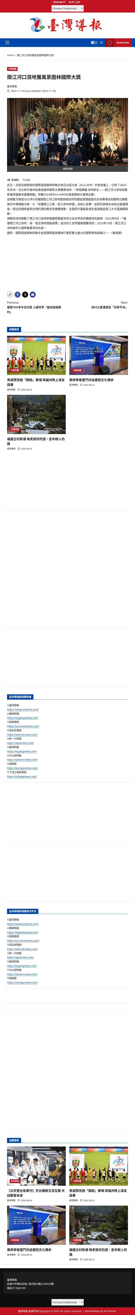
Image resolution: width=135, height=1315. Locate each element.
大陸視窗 (12, 68)
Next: (109, 305)
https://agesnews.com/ (20, 742)
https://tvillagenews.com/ (22, 776)
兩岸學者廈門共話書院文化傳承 (91, 380)
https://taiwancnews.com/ (22, 759)
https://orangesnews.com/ (22, 768)
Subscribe (123, 42)
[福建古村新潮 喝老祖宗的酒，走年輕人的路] (36, 414)
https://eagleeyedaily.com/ (22, 717)
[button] (7, 42)
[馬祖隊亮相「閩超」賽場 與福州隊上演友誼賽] (36, 355)
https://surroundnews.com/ (23, 726)
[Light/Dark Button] (94, 42)
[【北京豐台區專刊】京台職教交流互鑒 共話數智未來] (36, 1166)
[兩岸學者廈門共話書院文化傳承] (98, 355)
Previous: (34, 307)
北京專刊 (15, 1181)
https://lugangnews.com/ (22, 751)
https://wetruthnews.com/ (22, 734)
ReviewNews (92, 1311)
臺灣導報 (12, 86)
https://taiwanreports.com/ (23, 709)
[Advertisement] (67, 264)
